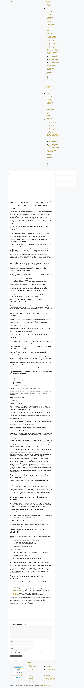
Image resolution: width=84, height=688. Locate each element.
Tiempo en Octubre (53, 59)
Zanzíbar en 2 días (51, 36)
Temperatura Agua (53, 55)
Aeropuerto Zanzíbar (52, 52)
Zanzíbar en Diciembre (52, 48)
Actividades (48, 1)
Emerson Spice (16, 586)
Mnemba (49, 32)
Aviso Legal (48, 666)
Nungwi (49, 18)
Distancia (31, 671)
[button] (63, 85)
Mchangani (50, 17)
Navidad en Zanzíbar (52, 49)
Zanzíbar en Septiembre (53, 45)
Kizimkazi (49, 14)
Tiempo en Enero (52, 56)
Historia (49, 69)
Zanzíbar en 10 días (51, 40)
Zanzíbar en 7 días (51, 39)
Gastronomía (50, 68)
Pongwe (49, 21)
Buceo (48, 2)
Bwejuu (48, 10)
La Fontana (15, 593)
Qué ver (47, 34)
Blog (46, 64)
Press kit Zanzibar (49, 671)
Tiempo (31, 668)
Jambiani (49, 11)
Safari (48, 5)
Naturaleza (49, 72)
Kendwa (49, 13)
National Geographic (25, 468)
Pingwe (49, 20)
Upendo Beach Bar (35, 589)
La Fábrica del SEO (46, 685)
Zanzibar (21, 219)
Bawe (48, 30)
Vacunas (31, 669)
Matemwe (49, 15)
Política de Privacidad (50, 668)
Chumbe (49, 29)
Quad (48, 4)
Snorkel (48, 7)
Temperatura (50, 53)
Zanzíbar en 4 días (51, 37)
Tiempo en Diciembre (53, 62)
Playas (47, 8)
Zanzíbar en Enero (51, 43)
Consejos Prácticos (51, 65)
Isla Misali (49, 33)
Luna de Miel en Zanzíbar (53, 50)
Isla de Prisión (50, 24)
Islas (46, 23)
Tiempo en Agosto (52, 58)
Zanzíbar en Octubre (52, 46)
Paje (48, 27)
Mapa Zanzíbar (33, 666)
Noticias (49, 71)
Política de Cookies (50, 669)
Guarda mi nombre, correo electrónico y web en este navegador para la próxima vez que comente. (31, 651)
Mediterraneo (16, 594)
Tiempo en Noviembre (53, 61)
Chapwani (49, 26)
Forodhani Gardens (17, 590)
